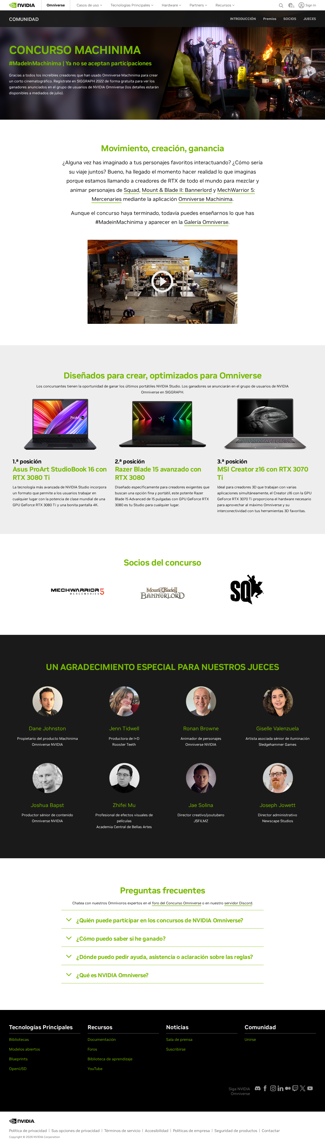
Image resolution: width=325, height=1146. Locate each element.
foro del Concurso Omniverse (176, 903)
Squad (131, 190)
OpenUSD (18, 1068)
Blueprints (18, 1058)
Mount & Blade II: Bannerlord (177, 190)
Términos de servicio (122, 1130)
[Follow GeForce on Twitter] (302, 1088)
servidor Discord (238, 903)
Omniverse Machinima (205, 199)
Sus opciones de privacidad (75, 1130)
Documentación (102, 1039)
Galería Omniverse (206, 222)
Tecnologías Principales (131, 5)
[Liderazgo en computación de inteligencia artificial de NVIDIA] (22, 5)
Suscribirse (176, 1049)
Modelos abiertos (24, 1049)
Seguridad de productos (235, 1130)
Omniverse (56, 5)
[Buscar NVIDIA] (281, 4)
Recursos (224, 5)
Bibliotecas (19, 1039)
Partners (197, 5)
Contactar (271, 1130)
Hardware (170, 5)
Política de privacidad (28, 1130)
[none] (281, 5)
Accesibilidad (156, 1130)
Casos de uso (88, 5)
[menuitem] (55, 5)
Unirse (250, 1039)
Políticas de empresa (191, 1130)
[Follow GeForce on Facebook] (265, 1088)
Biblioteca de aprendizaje (110, 1058)
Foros (92, 1049)
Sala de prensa (179, 1039)
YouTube (95, 1068)
